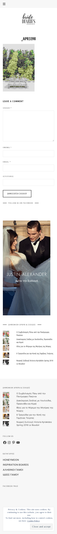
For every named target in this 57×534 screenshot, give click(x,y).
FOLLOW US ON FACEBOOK (20, 203)
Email (7, 162)
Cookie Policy (33, 521)
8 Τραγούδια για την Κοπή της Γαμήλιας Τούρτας (34, 353)
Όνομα (7, 147)
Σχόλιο (7, 108)
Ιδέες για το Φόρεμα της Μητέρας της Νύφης (33, 346)
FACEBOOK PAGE (10, 486)
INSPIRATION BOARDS (16, 464)
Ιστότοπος (8, 176)
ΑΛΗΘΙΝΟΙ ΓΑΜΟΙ (13, 469)
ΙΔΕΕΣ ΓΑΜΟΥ (11, 474)
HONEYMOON (11, 459)
